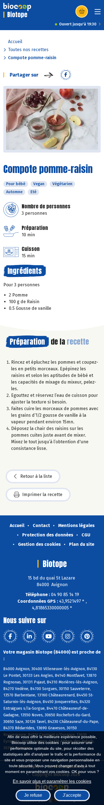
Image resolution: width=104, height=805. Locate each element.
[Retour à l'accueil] (17, 7)
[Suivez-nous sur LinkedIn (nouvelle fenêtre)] (29, 636)
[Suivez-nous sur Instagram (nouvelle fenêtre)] (68, 636)
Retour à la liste (36, 476)
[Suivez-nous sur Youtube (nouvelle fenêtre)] (48, 636)
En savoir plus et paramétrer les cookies (52, 781)
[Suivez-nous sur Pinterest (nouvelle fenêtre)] (87, 636)
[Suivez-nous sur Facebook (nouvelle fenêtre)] (10, 636)
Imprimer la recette (42, 494)
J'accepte (72, 795)
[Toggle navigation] (98, 13)
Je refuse (33, 795)
